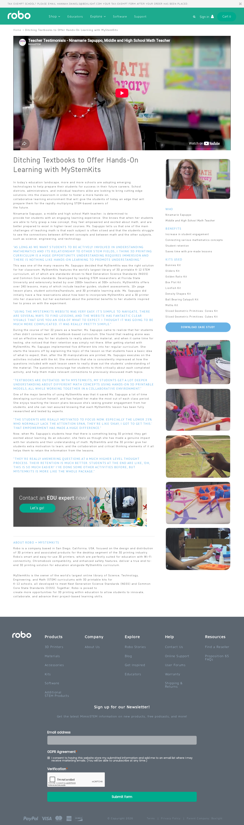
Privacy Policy (171, 818)
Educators (75, 16)
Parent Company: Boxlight (205, 818)
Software (120, 16)
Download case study (198, 327)
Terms (151, 818)
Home (17, 30)
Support (140, 16)
